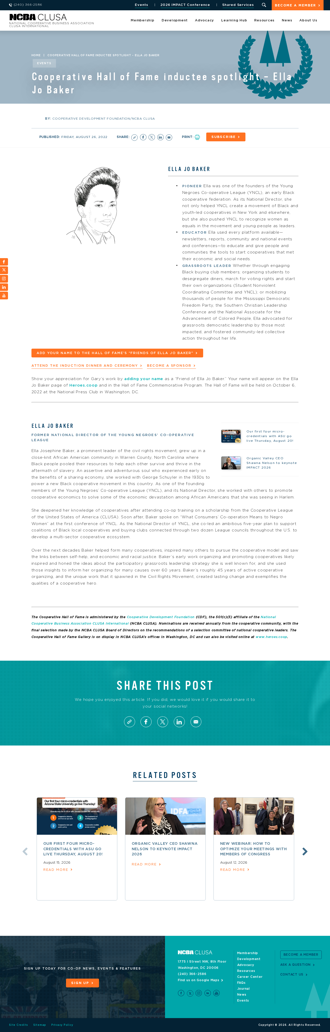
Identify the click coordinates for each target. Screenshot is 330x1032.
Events (141, 5)
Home (36, 55)
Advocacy (204, 20)
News (287, 20)
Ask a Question (295, 964)
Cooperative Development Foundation (161, 617)
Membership (142, 20)
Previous (25, 851)
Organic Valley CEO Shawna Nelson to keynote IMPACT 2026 (165, 849)
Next (305, 851)
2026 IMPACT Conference (185, 5)
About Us (308, 20)
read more (55, 870)
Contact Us (292, 974)
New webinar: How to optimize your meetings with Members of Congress (253, 849)
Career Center (250, 976)
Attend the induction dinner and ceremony (84, 365)
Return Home (77, 19)
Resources (264, 20)
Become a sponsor (169, 365)
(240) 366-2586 (192, 974)
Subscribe (223, 137)
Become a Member (295, 5)
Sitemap (39, 1025)
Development (175, 20)
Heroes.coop (83, 385)
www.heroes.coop (271, 636)
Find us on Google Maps (198, 980)
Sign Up (80, 983)
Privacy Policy (62, 1025)
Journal (243, 988)
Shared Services (238, 5)
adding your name (143, 379)
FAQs (241, 982)
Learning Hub (234, 20)
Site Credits (18, 1025)
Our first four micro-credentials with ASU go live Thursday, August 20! (73, 849)
